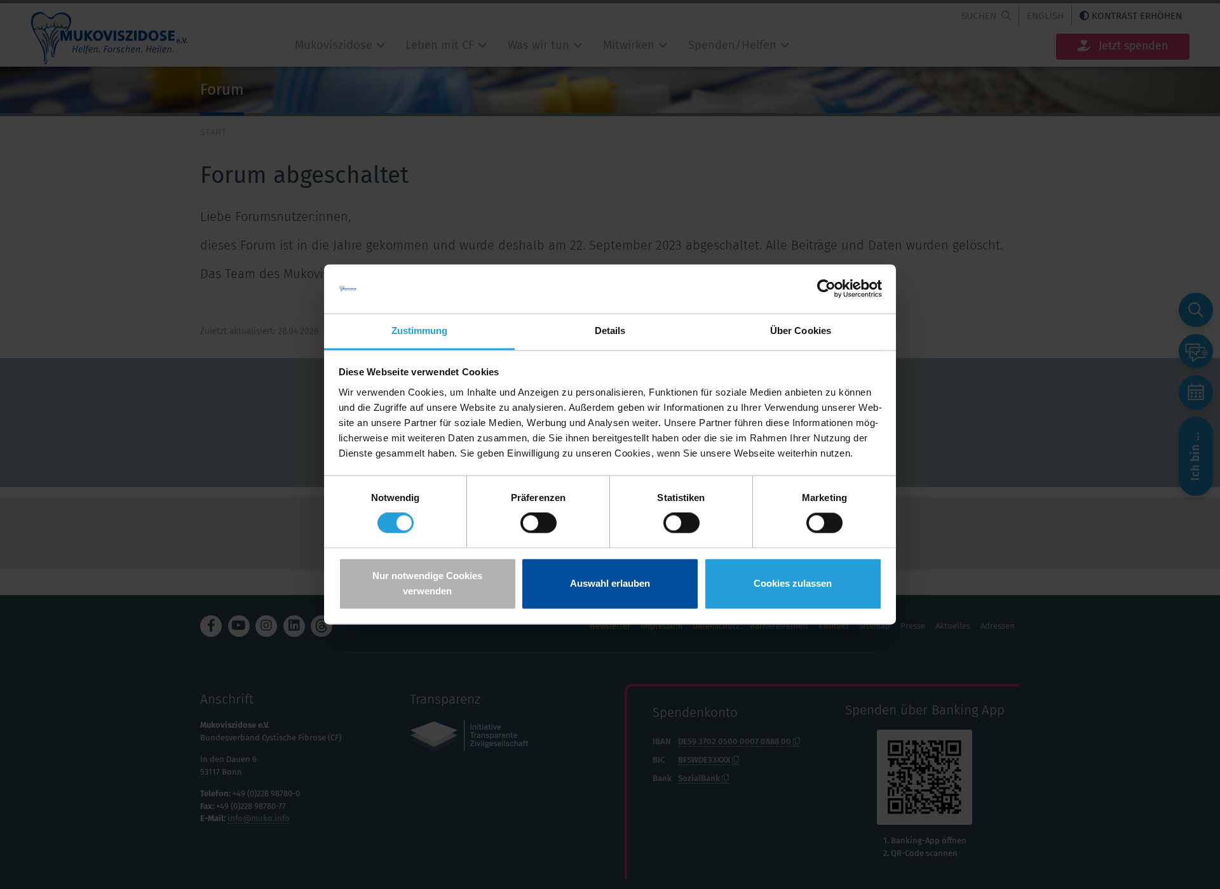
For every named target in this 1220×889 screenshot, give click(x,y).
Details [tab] (610, 330)
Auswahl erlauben (610, 583)
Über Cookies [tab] (800, 330)
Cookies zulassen (793, 583)
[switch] (538, 523)
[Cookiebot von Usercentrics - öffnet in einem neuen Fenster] (826, 288)
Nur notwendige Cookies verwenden (427, 583)
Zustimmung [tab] (419, 330)
